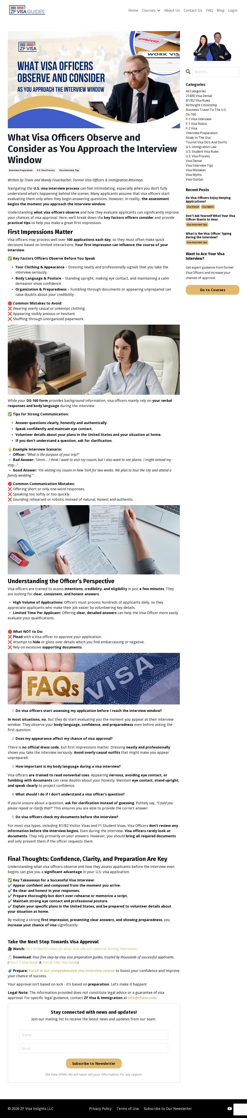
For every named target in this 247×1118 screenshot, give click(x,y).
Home (133, 10)
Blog (220, 10)
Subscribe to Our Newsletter (168, 1108)
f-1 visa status (196, 123)
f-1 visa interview (198, 119)
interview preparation (20, 170)
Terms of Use (127, 1108)
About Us (172, 10)
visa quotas (194, 179)
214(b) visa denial (199, 96)
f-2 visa (191, 128)
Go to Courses (212, 289)
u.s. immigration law (201, 147)
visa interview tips (69, 170)
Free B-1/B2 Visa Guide (60, 962)
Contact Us (193, 10)
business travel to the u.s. (206, 110)
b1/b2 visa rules (198, 100)
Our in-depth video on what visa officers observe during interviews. (82, 948)
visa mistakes (196, 170)
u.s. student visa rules (202, 151)
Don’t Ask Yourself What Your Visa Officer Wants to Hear (210, 217)
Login (232, 10)
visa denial (194, 161)
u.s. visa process (46, 170)
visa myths (194, 175)
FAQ (209, 10)
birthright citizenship (201, 105)
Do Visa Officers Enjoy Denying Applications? (208, 199)
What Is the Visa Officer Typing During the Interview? (208, 235)
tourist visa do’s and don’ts (206, 142)
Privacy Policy (100, 1108)
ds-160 (191, 114)
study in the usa (198, 137)
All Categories (196, 91)
